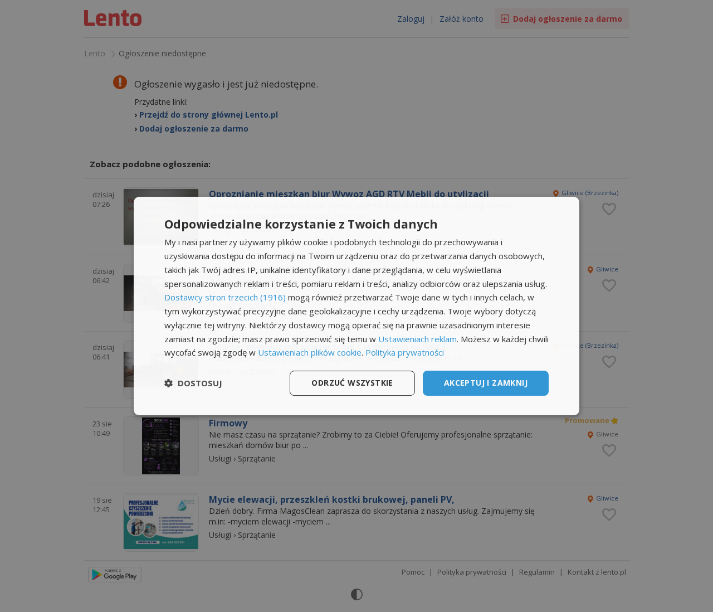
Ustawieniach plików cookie (310, 352)
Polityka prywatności (404, 352)
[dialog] (356, 306)
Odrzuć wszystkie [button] (352, 382)
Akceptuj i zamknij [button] (486, 382)
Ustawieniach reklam (417, 338)
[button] (193, 383)
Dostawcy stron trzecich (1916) (225, 297)
